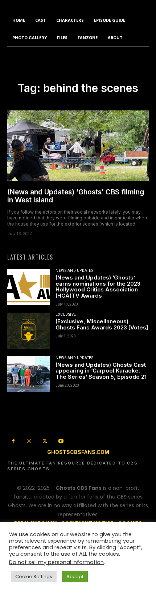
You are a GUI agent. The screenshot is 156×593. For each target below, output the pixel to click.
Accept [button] (74, 576)
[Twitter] (45, 442)
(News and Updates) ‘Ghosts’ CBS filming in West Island (75, 196)
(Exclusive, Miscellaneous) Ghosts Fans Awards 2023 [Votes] (102, 324)
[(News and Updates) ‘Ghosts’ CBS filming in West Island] (78, 145)
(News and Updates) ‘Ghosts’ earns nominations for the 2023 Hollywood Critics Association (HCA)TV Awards (98, 286)
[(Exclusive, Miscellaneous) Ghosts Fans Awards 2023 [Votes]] (28, 331)
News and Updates (74, 271)
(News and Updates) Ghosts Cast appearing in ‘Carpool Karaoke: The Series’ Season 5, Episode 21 (101, 370)
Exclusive (66, 314)
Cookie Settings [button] (33, 576)
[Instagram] (29, 442)
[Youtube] (61, 442)
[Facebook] (13, 442)
